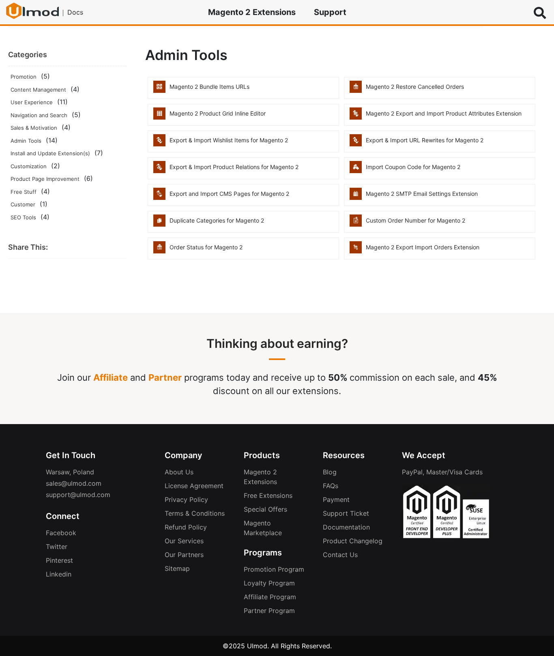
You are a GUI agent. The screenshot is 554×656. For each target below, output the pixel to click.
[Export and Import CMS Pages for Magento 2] (159, 197)
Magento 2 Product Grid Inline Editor (218, 113)
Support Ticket (346, 513)
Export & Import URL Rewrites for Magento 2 (424, 140)
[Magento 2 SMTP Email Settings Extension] (356, 197)
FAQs (330, 486)
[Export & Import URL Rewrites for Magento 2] (356, 144)
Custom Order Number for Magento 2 (415, 220)
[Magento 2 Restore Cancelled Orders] (356, 90)
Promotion (24, 76)
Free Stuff (24, 192)
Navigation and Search (39, 115)
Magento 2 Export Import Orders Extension (422, 247)
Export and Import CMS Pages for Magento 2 (229, 193)
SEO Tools (23, 217)
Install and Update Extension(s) (50, 153)
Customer (23, 204)
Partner (165, 377)
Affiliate (110, 377)
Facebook (61, 533)
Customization (29, 166)
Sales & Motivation (34, 127)
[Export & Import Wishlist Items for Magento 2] (159, 144)
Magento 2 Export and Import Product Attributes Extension (444, 113)
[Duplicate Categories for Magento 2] (159, 224)
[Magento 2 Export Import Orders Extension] (356, 251)
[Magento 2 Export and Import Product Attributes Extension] (356, 117)
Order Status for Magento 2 (206, 247)
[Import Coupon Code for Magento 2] (356, 171)
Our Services (184, 541)
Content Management (38, 89)
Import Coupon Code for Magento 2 (413, 166)
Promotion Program (274, 569)
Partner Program (269, 611)
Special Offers (265, 509)
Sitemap (177, 568)
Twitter (56, 546)
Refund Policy (186, 527)
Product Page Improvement (45, 179)
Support (330, 12)
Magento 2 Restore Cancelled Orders (415, 86)
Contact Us (340, 555)
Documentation (346, 527)
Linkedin (58, 574)
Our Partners (184, 555)
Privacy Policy (186, 499)
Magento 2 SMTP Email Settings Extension (422, 193)
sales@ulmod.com (73, 483)
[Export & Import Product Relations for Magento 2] (159, 171)
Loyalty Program (269, 583)
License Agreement (194, 486)
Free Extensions (268, 495)
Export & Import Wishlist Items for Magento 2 (229, 140)
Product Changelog (352, 541)
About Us (179, 472)
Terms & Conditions (195, 513)
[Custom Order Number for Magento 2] (356, 224)
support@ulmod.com (78, 495)
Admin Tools (26, 140)
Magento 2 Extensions (252, 12)
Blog (330, 472)
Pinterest (59, 560)
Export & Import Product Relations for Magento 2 (234, 166)
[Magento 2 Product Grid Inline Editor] (159, 117)
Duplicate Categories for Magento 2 (217, 220)
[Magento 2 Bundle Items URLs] (159, 90)
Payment (336, 499)
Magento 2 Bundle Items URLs (209, 86)
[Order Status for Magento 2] (159, 251)
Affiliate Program (270, 597)
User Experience (32, 102)
